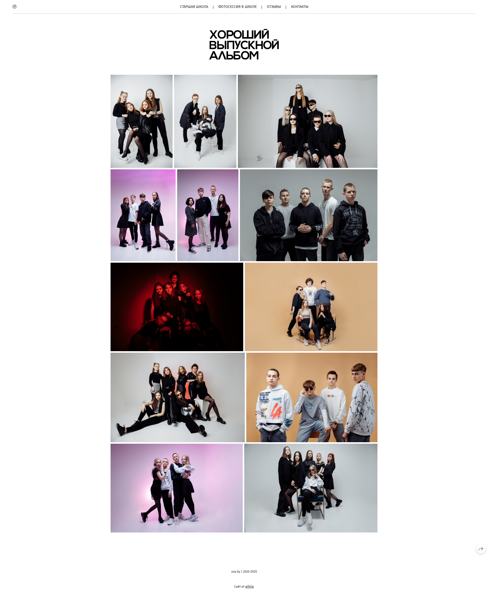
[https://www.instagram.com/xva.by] (14, 6)
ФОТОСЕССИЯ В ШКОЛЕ (237, 7)
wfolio (249, 586)
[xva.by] (244, 44)
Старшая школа (194, 7)
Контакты (299, 7)
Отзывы (274, 7)
